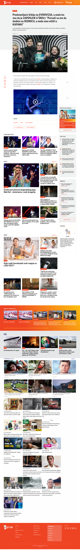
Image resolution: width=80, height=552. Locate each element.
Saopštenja (36, 532)
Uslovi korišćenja (37, 528)
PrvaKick (50, 535)
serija (40, 2)
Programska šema (24, 2)
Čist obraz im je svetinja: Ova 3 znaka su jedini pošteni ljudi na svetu (68, 172)
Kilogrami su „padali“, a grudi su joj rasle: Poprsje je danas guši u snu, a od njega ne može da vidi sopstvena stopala (48, 294)
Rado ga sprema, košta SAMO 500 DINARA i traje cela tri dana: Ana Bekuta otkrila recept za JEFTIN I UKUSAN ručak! (12, 223)
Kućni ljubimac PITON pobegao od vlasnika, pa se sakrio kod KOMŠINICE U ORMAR (29, 294)
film (36, 2)
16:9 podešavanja (18, 534)
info (5, 347)
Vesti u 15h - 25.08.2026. (9, 322)
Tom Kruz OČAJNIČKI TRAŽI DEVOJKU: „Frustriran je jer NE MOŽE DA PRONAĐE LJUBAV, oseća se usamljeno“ (48, 152)
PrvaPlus (50, 528)
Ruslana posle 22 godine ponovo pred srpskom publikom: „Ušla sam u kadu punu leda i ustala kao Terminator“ (11, 153)
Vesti (5, 319)
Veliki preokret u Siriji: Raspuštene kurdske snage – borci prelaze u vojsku (67, 352)
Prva (16, 528)
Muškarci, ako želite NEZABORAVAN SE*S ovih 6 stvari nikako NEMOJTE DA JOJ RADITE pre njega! (48, 253)
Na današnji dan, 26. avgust (11, 350)
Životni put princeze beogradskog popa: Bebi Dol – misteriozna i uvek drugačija (20, 191)
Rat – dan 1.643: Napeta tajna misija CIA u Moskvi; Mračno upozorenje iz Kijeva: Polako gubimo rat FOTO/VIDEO (30, 353)
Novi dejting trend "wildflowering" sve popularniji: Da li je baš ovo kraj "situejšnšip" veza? (11, 294)
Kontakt (16, 525)
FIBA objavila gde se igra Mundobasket (48, 351)
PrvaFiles (50, 539)
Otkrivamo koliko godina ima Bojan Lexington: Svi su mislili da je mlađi (30, 221)
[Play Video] (35, 101)
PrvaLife (50, 537)
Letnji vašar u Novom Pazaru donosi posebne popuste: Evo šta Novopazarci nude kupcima (40, 323)
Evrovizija (15, 122)
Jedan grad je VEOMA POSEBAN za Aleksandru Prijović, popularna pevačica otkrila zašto (30, 152)
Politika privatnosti (37, 534)
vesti (49, 2)
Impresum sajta (36, 525)
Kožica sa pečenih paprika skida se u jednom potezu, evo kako (68, 159)
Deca (38, 79)
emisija (31, 2)
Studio (16, 532)
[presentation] (60, 233)
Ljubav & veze (43, 248)
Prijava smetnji (36, 530)
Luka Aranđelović (29, 122)
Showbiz (14, 10)
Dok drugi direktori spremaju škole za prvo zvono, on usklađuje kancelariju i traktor (55, 323)
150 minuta (36, 319)
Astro (5, 260)
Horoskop (62, 226)
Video (45, 2)
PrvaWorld (50, 533)
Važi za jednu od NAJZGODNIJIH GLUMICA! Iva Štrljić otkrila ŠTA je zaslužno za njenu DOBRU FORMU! (48, 202)
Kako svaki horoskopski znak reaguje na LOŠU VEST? (20, 264)
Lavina (21, 122)
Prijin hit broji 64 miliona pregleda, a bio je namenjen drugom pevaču (48, 221)
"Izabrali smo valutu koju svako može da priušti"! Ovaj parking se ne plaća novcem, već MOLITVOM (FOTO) (48, 274)
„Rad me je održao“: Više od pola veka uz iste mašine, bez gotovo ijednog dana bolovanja (70, 323)
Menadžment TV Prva (19, 530)
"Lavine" (39, 84)
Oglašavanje (17, 537)
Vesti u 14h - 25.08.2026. (24, 322)
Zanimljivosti (43, 269)
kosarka (42, 347)
